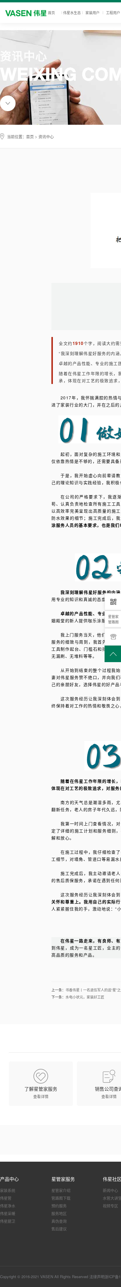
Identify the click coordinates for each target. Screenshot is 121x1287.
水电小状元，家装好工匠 (84, 996)
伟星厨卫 (7, 1221)
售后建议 (59, 1228)
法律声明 (97, 1276)
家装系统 (7, 1190)
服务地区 (59, 1213)
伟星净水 (7, 1205)
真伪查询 (59, 1221)
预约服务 (59, 1205)
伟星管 (5, 1198)
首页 (51, 12)
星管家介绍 (60, 1190)
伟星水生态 (72, 12)
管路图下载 (60, 1198)
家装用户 (92, 12)
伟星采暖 (7, 1213)
